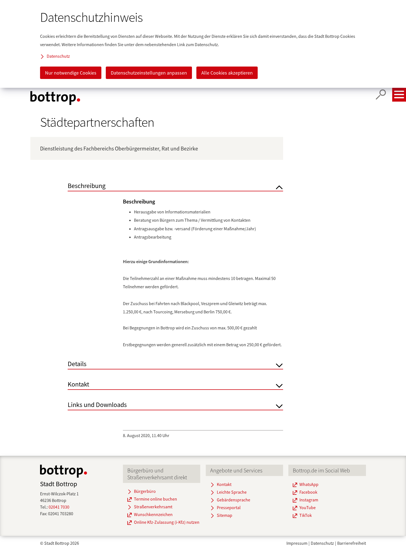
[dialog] (203, 44)
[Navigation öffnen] (399, 95)
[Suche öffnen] (381, 95)
